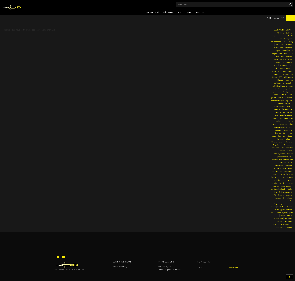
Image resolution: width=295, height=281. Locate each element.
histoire (274, 142)
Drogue (283, 174)
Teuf (284, 42)
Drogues (275, 174)
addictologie (278, 219)
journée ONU (280, 133)
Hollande (280, 139)
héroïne (281, 142)
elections (283, 163)
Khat (290, 127)
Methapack (277, 109)
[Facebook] (57, 256)
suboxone (288, 48)
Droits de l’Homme (279, 168)
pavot (273, 98)
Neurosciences (279, 107)
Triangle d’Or (288, 36)
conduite (274, 189)
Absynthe (276, 224)
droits (290, 168)
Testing (290, 42)
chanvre (289, 195)
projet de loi (287, 83)
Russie (273, 71)
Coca (275, 192)
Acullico (280, 222)
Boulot (289, 204)
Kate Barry (288, 130)
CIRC (274, 195)
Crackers (275, 183)
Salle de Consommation (283, 68)
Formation (289, 148)
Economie (288, 166)
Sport (278, 51)
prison (291, 86)
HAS (283, 145)
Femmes (282, 151)
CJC (280, 192)
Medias (289, 112)
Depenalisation (287, 177)
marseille (288, 115)
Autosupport (280, 210)
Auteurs (289, 210)
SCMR (290, 59)
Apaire (290, 213)
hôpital (289, 136)
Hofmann (288, 139)
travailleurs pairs (286, 39)
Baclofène (288, 207)
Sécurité (283, 59)
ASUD (198, 12)
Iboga (274, 136)
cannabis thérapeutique (283, 198)
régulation (277, 74)
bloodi (273, 207)
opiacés (289, 101)
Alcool (282, 216)
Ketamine (278, 130)
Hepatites (276, 145)
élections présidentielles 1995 (282, 160)
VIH (290, 30)
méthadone (287, 109)
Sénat (276, 59)
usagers (274, 36)
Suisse (282, 45)
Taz (276, 45)
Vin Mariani (283, 30)
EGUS (290, 163)
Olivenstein (282, 104)
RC (285, 77)
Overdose (288, 98)
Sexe (282, 56)
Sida (285, 54)
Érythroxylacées (279, 154)
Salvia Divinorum (285, 65)
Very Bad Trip (287, 33)
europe (289, 151)
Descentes (276, 177)
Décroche (276, 180)
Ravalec (290, 77)
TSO (280, 36)
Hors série (281, 136)
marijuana (274, 118)
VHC (180, 12)
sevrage (289, 56)
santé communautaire (284, 62)
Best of (280, 207)
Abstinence (285, 224)
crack (282, 183)
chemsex (281, 195)
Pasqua (280, 98)
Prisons (284, 86)
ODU (290, 104)
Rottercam (282, 71)
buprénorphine (279, 204)
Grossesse (275, 148)
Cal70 (290, 201)
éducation (279, 166)
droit (272, 171)
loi (287, 121)
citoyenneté (287, 192)
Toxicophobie (276, 42)
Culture (289, 180)
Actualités (288, 222)
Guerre (289, 145)
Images (289, 133)
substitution (278, 48)
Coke (290, 189)
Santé (275, 65)
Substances (168, 12)
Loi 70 (281, 121)
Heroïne (289, 142)
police (290, 95)
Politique (283, 95)
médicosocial (280, 112)
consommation (286, 186)
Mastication (279, 115)
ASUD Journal (152, 12)
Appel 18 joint (282, 213)
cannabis (282, 201)
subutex (289, 45)
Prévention (280, 89)
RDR (280, 77)
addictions (288, 219)
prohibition (276, 86)
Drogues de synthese (284, 171)
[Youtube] (63, 256)
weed (276, 30)
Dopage (290, 174)
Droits (188, 12)
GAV (282, 148)
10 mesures (287, 227)
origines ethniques (278, 101)
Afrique (289, 216)
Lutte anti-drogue (286, 118)
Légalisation (283, 124)
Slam (280, 54)
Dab (283, 180)
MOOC (289, 107)
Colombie (282, 189)
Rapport (281, 80)
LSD (276, 121)
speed (284, 51)
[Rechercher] (290, 4)
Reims (290, 71)
